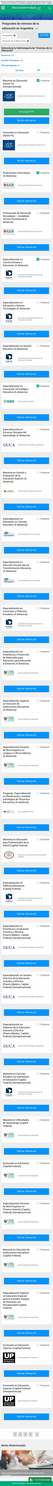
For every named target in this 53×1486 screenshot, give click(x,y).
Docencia (6, 55)
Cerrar (49, 3)
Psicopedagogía (9, 65)
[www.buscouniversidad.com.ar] (26, 9)
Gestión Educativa (10, 60)
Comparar (45, 80)
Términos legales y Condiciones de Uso (26, 1483)
